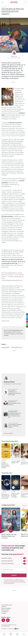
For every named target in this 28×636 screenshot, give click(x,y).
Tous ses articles (8, 433)
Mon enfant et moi (17, 347)
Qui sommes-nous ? (6, 605)
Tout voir (24, 505)
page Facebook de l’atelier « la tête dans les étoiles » (12, 274)
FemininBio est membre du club (8, 628)
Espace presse (5, 610)
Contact (3, 606)
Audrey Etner (14, 56)
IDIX (8, 626)
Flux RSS (3, 613)
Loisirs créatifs (5, 347)
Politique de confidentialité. (19, 580)
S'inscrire (14, 575)
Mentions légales (6, 608)
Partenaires (4, 611)
